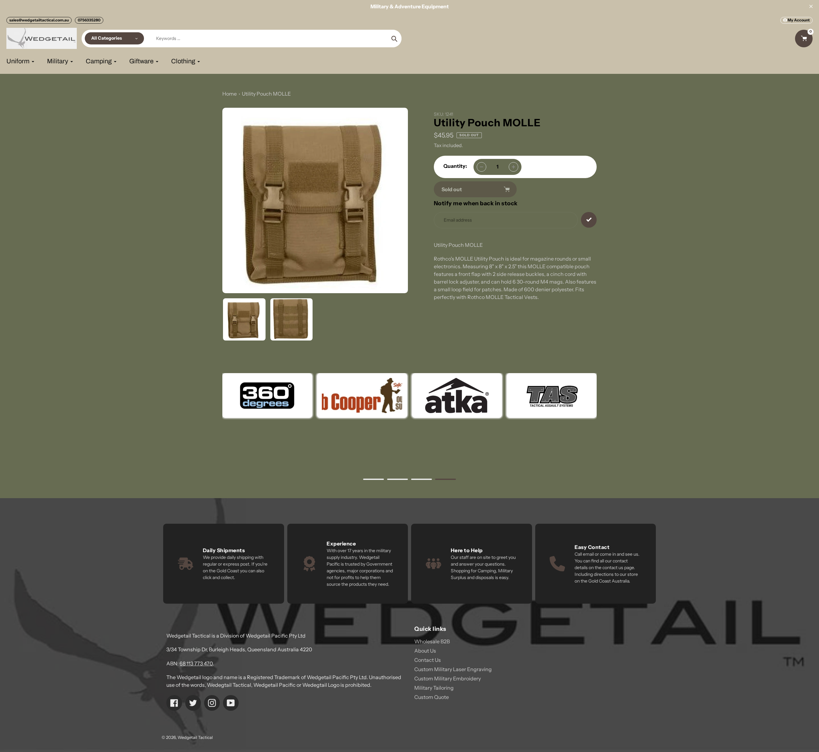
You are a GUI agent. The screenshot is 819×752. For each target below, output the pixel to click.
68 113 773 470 (196, 663)
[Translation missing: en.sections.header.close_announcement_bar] (811, 6)
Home (229, 93)
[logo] (267, 395)
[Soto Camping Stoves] (362, 395)
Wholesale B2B (432, 641)
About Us (425, 650)
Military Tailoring (434, 688)
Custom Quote (431, 697)
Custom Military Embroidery (447, 678)
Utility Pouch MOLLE (266, 93)
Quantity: (455, 166)
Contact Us (427, 660)
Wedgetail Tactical (195, 737)
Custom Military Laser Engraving (453, 669)
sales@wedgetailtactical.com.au (39, 20)
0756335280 (89, 20)
